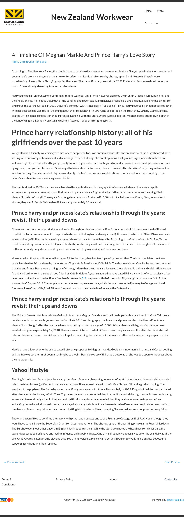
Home (148, 10)
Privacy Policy (64, 479)
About (113, 479)
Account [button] (150, 23)
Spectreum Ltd (175, 499)
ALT (84, 278)
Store (160, 10)
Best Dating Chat (23, 61)
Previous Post (14, 462)
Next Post (172, 462)
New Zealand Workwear (92, 17)
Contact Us (170, 479)
